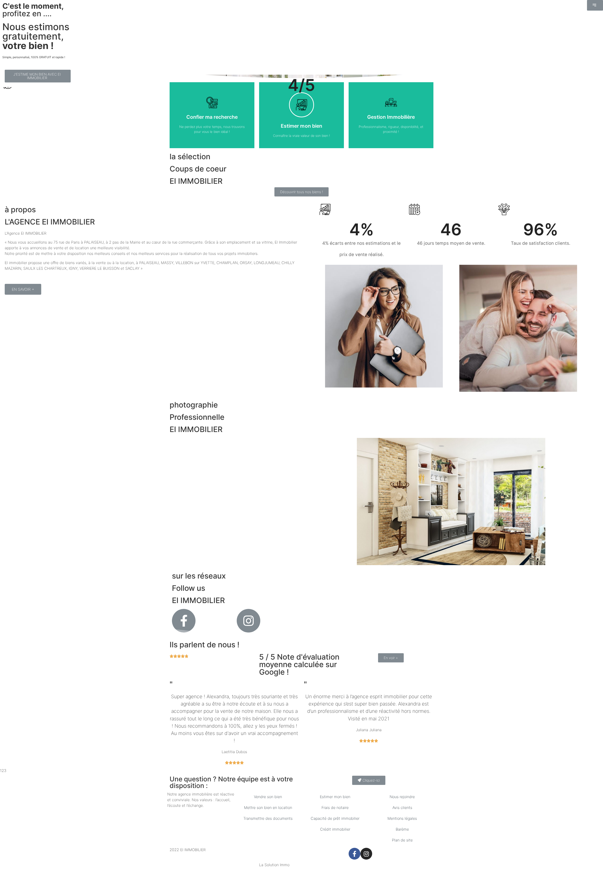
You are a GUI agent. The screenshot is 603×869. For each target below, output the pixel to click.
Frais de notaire (335, 807)
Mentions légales (402, 818)
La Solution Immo (274, 864)
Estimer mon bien (335, 796)
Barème (402, 829)
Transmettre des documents (268, 818)
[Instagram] (366, 854)
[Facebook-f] (354, 854)
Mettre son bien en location (268, 807)
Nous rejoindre (402, 796)
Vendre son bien (268, 796)
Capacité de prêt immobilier (335, 818)
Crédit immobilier (335, 829)
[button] (595, 5)
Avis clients (402, 807)
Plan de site (402, 840)
